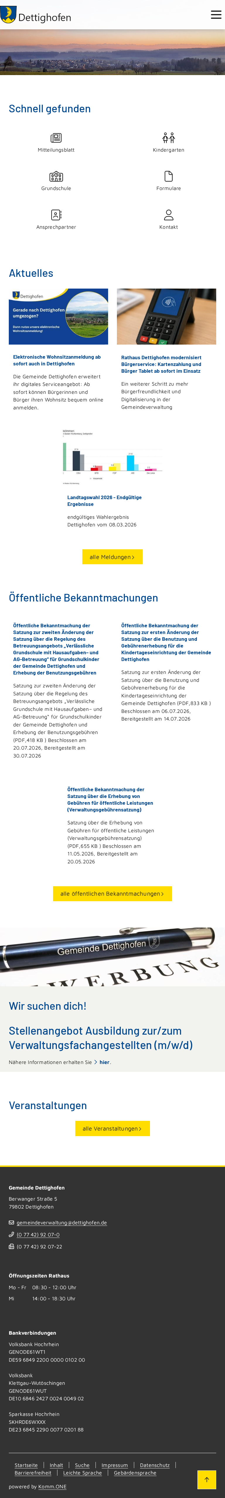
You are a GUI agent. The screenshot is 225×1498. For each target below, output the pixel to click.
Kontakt (168, 227)
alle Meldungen (110, 556)
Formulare (168, 188)
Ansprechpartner (56, 227)
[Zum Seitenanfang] (206, 1479)
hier (105, 1062)
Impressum (115, 1465)
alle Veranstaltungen (110, 1128)
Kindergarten (168, 150)
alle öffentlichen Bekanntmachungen (110, 893)
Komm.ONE (52, 1486)
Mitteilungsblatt (56, 150)
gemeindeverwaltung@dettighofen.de (62, 1222)
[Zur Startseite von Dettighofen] (35, 14)
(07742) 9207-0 (38, 1234)
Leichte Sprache (82, 1473)
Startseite (26, 1465)
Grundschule (56, 188)
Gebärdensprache (135, 1473)
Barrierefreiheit (33, 1473)
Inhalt (56, 1465)
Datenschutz (155, 1465)
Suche (82, 1465)
